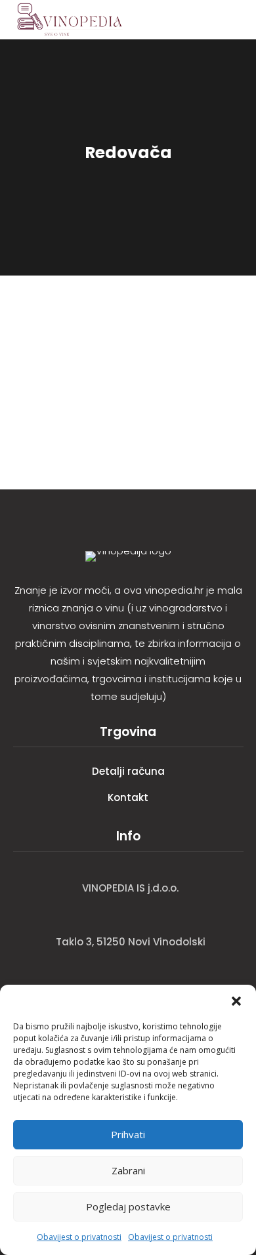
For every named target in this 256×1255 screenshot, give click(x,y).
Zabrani (128, 1170)
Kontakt (128, 797)
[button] (236, 1001)
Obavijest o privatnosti (79, 1237)
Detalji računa (128, 771)
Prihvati (128, 1134)
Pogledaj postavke (128, 1206)
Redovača (45, 343)
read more (42, 400)
